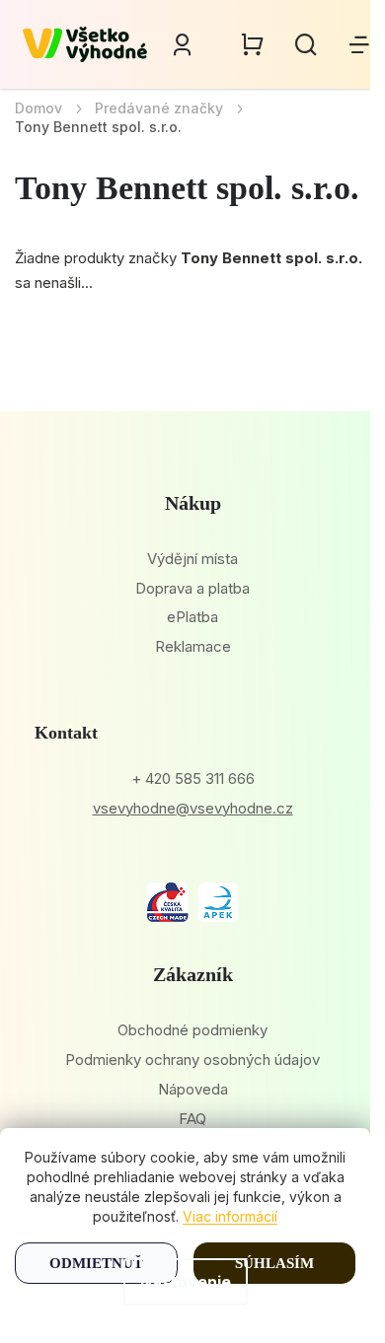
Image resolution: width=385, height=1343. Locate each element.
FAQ (192, 1118)
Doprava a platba (192, 588)
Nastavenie (185, 1282)
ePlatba (192, 616)
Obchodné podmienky (192, 1030)
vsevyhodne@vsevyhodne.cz (193, 808)
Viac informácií (230, 1216)
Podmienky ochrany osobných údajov (192, 1059)
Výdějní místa (192, 558)
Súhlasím (274, 1263)
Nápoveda (193, 1089)
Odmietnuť (96, 1263)
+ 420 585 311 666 (193, 778)
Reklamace (193, 646)
